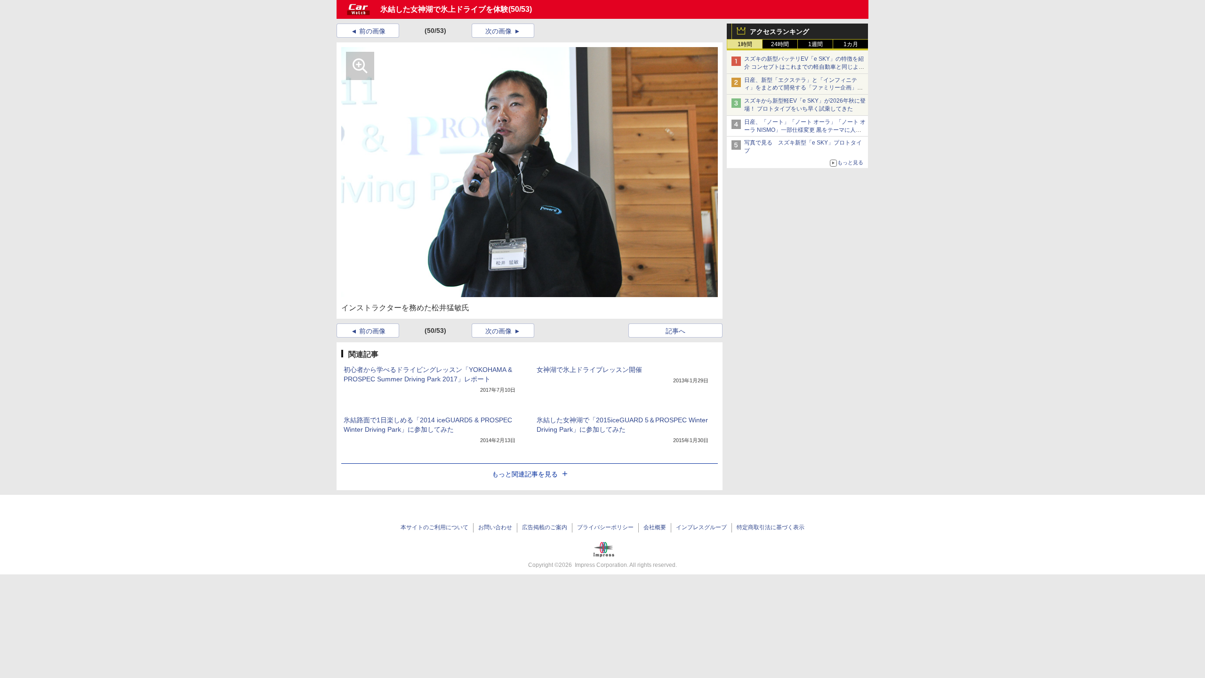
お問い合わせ (495, 527)
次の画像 (498, 31)
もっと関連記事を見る (525, 474)
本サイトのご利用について (434, 527)
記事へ (675, 331)
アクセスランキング (779, 31)
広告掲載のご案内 (544, 527)
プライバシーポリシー (605, 527)
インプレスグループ (701, 527)
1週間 (815, 44)
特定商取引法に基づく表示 (770, 527)
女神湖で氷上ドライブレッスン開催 (589, 369)
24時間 (780, 44)
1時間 (745, 44)
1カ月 (851, 44)
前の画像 (372, 31)
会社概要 (654, 527)
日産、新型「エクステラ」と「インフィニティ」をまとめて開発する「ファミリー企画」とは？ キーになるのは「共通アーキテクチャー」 (804, 88)
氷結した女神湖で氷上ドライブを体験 (444, 9)
